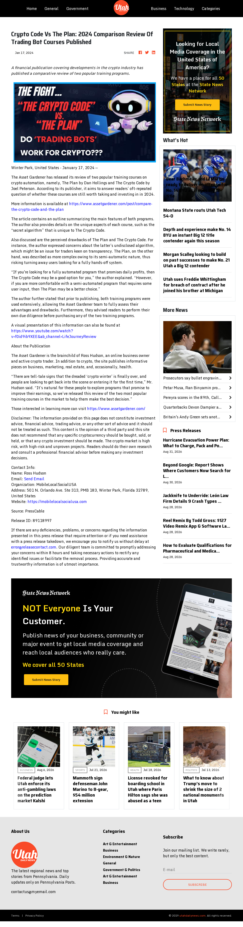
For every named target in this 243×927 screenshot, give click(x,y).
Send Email (34, 479)
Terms (15, 915)
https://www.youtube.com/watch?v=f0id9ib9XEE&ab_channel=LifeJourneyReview (53, 334)
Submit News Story (197, 104)
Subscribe (197, 884)
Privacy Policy (34, 915)
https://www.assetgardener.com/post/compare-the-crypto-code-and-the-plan (81, 206)
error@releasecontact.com (33, 547)
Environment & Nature (121, 857)
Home (34, 8)
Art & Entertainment (120, 844)
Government (77, 8)
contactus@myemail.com (33, 892)
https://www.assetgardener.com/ (116, 409)
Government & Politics (121, 870)
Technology (184, 8)
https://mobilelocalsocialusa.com (57, 501)
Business (158, 8)
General (51, 8)
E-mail (169, 869)
